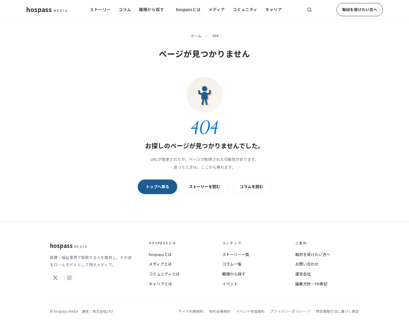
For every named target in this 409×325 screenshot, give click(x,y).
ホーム (196, 35)
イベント (230, 284)
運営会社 (303, 274)
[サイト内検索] (309, 9)
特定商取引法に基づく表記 (337, 311)
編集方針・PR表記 (311, 284)
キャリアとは (160, 284)
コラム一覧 (232, 264)
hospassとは (188, 9)
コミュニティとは (164, 274)
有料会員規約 (220, 311)
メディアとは (160, 264)
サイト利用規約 (191, 311)
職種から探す (151, 9)
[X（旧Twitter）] (55, 277)
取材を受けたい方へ (359, 9)
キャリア (273, 9)
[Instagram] (69, 277)
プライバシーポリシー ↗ (290, 311)
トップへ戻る (157, 186)
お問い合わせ (307, 264)
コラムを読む (251, 186)
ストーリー (100, 9)
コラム (125, 9)
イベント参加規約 (250, 311)
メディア (216, 9)
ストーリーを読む (204, 186)
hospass (47, 9)
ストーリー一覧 (235, 254)
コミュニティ (245, 9)
